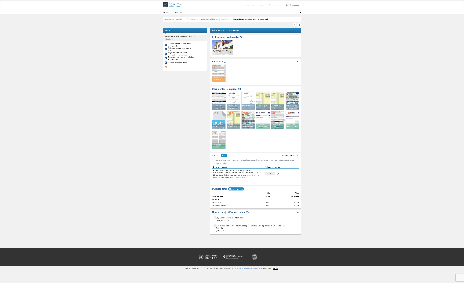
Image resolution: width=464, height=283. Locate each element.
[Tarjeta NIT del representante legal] (277, 101)
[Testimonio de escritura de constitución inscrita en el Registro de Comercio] (234, 100)
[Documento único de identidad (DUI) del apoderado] (248, 120)
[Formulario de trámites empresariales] (278, 120)
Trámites (178, 12)
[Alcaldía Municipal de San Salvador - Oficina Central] (222, 47)
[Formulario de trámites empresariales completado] (219, 100)
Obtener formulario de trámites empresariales (179, 45)
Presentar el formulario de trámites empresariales (181, 58)
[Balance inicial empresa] (248, 101)
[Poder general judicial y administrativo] (219, 120)
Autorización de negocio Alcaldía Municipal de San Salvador (208, 19)
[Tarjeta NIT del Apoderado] (233, 120)
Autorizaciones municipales (174, 19)
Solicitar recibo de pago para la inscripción (179, 49)
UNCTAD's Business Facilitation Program (246, 268)
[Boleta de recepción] (219, 140)
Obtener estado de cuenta (178, 63)
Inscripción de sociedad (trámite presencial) (250, 19)
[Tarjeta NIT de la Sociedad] (263, 101)
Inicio (166, 12)
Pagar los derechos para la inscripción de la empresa (178, 53)
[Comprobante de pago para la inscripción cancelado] (292, 120)
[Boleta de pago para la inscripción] (263, 120)
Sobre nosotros (248, 5)
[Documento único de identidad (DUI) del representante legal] (292, 101)
